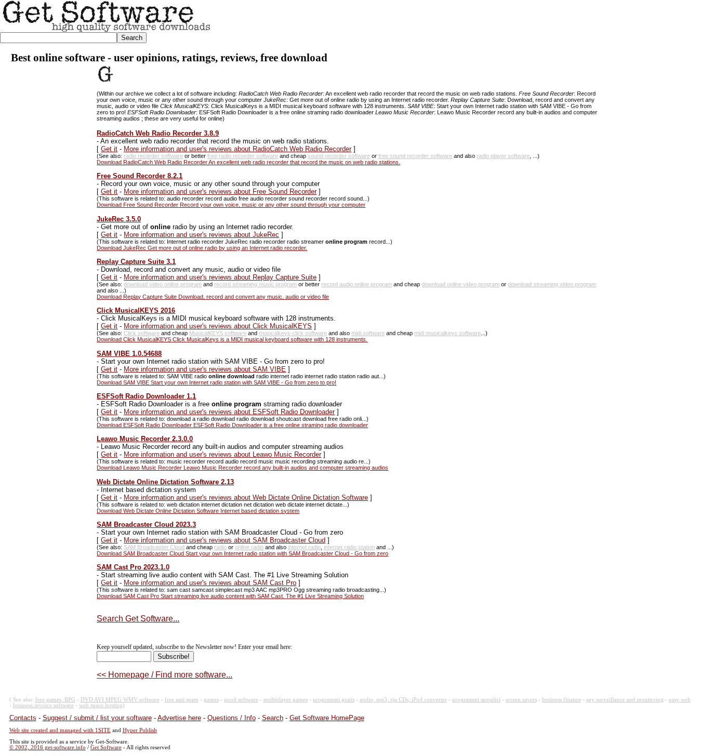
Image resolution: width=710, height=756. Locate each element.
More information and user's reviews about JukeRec (201, 234)
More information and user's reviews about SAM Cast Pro (210, 583)
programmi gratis (333, 699)
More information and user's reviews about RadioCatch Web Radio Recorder (237, 149)
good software (241, 699)
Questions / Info (231, 718)
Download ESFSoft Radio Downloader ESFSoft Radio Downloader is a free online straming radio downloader (232, 425)
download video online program (163, 284)
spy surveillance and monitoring (625, 699)
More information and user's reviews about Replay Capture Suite (220, 277)
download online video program (460, 284)
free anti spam (182, 699)
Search (272, 718)
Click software (142, 333)
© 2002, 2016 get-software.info (47, 747)
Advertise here (179, 718)
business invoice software (43, 705)
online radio (249, 547)
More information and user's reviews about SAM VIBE (205, 369)
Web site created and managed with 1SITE (60, 730)
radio (220, 547)
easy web (680, 699)
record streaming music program (255, 284)
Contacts (22, 718)
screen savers (521, 699)
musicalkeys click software (293, 333)
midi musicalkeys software (447, 333)
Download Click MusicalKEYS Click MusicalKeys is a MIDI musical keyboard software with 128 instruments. (232, 339)
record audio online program (356, 284)
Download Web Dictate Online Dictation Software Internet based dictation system (198, 511)
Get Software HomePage (327, 718)
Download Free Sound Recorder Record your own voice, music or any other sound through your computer (231, 205)
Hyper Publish (140, 730)
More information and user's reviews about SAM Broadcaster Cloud (224, 540)
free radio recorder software (242, 156)
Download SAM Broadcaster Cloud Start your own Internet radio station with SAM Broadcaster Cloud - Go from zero (242, 553)
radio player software (503, 156)
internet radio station (349, 547)
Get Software (106, 747)
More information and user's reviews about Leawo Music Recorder (222, 454)
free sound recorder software (415, 156)
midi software (368, 333)
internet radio (304, 547)
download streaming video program (552, 284)
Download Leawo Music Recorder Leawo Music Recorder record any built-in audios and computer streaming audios (242, 468)
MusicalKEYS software (217, 333)
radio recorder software (153, 156)
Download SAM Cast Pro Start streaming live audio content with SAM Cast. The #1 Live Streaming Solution (230, 596)
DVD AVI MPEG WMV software (120, 699)
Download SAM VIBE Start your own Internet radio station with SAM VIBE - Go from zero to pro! (216, 382)
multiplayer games (286, 699)
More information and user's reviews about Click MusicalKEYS (218, 326)
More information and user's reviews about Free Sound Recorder (220, 191)
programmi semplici (476, 699)
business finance (561, 699)
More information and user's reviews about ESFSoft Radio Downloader (229, 412)
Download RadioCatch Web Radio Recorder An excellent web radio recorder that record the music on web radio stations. (248, 162)
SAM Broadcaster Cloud (154, 547)
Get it (109, 149)
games (211, 699)
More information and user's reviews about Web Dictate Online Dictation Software (246, 497)
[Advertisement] (521, 24)
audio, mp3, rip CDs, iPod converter (403, 699)
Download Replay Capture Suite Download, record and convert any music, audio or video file (213, 297)
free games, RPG (55, 699)
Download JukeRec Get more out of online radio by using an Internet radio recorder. (202, 248)
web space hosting (101, 705)
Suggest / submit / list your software (97, 718)
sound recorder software (339, 156)
